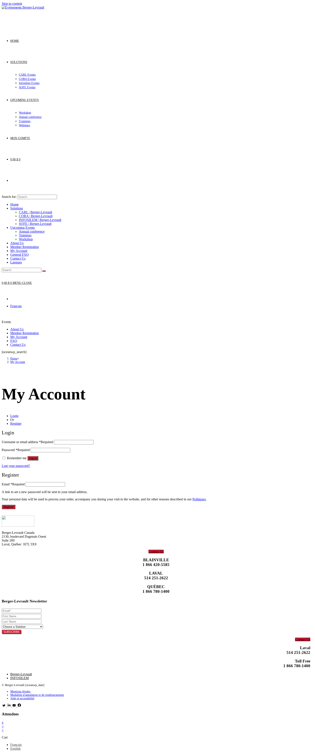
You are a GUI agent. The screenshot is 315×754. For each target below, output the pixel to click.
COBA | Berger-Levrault (35, 216)
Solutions (16, 208)
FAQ (13, 341)
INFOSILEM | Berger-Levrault (40, 220)
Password (16, 450)
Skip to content (12, 3)
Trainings (25, 235)
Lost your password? (16, 466)
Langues (16, 262)
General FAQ (19, 254)
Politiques (199, 499)
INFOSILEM (19, 678)
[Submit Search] (44, 271)
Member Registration (24, 247)
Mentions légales (20, 691)
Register (15, 423)
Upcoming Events (22, 227)
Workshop (26, 239)
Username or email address (27, 442)
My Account (18, 251)
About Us (17, 243)
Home (14, 204)
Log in (33, 458)
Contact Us (18, 258)
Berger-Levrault (21, 674)
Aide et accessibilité (22, 698)
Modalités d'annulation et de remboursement (37, 695)
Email (13, 484)
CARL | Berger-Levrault (35, 212)
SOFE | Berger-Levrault (35, 224)
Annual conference (32, 231)
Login (14, 416)
